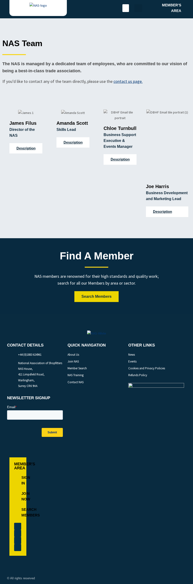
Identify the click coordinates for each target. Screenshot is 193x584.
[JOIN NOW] (18, 496)
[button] (125, 8)
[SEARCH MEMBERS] (18, 512)
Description (26, 148)
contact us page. (128, 81)
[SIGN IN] (18, 480)
